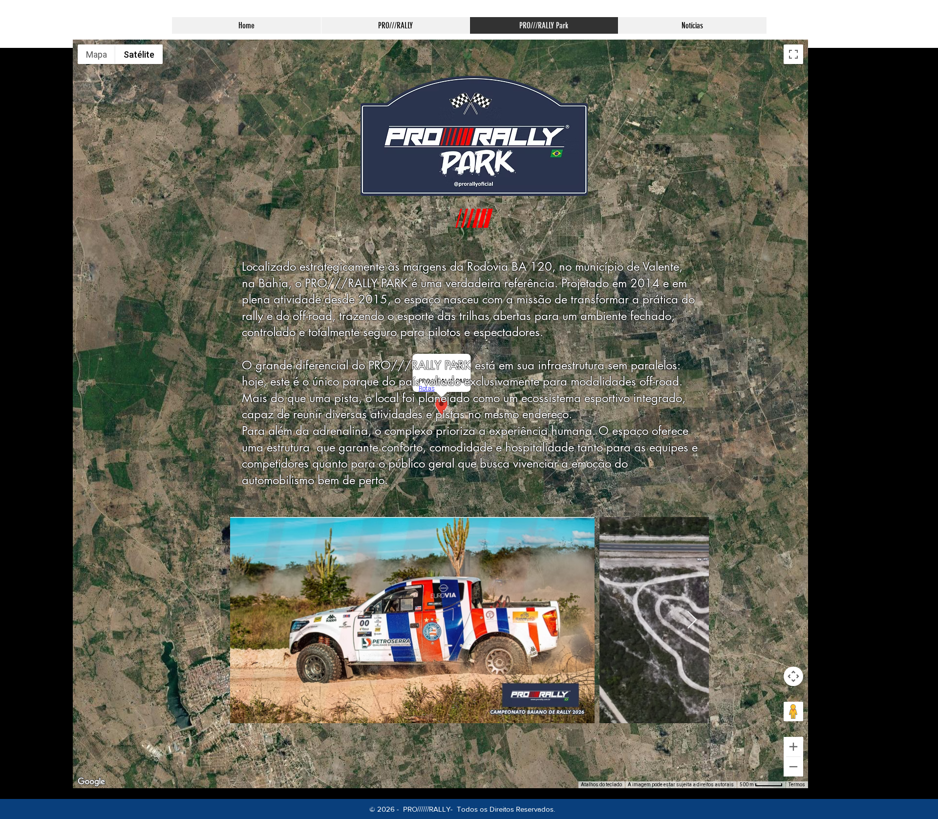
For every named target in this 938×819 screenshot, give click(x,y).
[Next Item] (692, 620)
